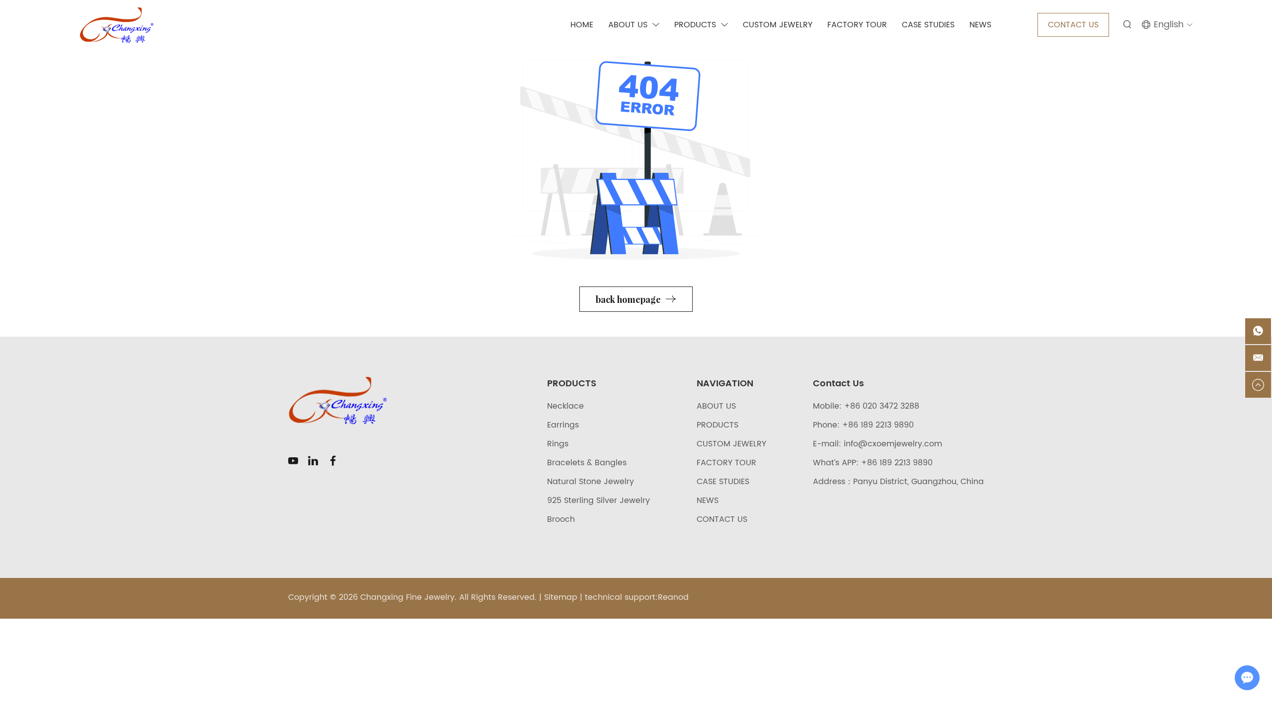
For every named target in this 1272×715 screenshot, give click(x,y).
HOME (581, 24)
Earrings (563, 425)
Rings (557, 443)
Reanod (673, 597)
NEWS (980, 24)
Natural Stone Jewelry (590, 481)
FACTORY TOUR (857, 24)
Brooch (561, 519)
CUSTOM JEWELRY (777, 24)
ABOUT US (627, 24)
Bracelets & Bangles (587, 462)
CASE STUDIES (928, 24)
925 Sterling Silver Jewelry (598, 500)
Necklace (565, 406)
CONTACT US (1073, 24)
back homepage (628, 299)
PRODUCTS (695, 24)
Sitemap (560, 597)
